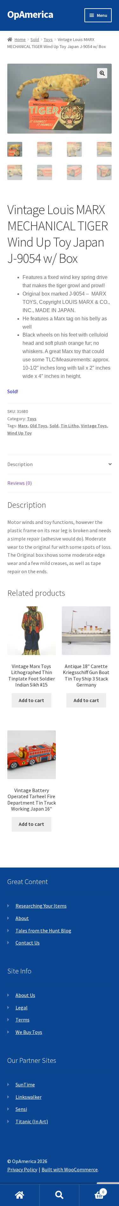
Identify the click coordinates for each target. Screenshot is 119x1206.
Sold (34, 39)
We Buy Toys (29, 1032)
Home (20, 39)
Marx (23, 426)
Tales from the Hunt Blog (43, 930)
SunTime (25, 1084)
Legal (22, 1007)
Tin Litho (70, 426)
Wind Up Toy (19, 433)
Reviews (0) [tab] (19, 483)
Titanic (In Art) (32, 1121)
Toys (48, 39)
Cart (91, 1189)
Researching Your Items (41, 906)
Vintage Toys (94, 426)
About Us (25, 995)
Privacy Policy (22, 1169)
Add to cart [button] (31, 700)
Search (59, 1195)
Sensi (21, 1109)
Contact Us (28, 942)
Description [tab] (20, 464)
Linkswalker (29, 1097)
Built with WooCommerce (70, 1169)
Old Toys (38, 426)
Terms (23, 1019)
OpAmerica (30, 14)
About (22, 918)
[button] (102, 73)
